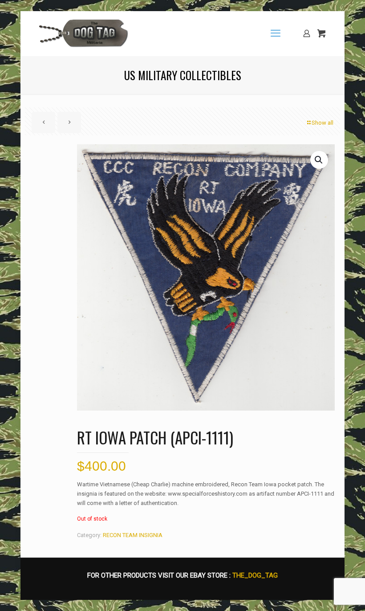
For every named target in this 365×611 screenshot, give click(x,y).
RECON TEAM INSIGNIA (132, 535)
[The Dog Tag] (83, 33)
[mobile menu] (275, 33)
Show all (322, 122)
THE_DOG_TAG (255, 575)
